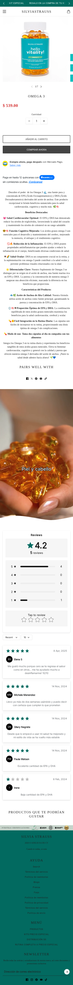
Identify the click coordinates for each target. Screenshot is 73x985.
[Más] (44, 121)
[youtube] (41, 980)
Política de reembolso (36, 877)
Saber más (15, 165)
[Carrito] (68, 11)
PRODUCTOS (36, 929)
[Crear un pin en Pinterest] (36, 379)
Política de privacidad (36, 903)
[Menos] (29, 121)
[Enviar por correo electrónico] (41, 379)
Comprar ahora (37, 149)
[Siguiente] (69, 3)
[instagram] (32, 980)
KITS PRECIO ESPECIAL (36, 934)
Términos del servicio (36, 872)
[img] (17, 651)
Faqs (36, 892)
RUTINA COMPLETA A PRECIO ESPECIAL (36, 944)
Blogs (37, 882)
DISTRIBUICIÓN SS (36, 939)
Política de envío (36, 913)
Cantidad (36, 114)
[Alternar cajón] (4, 11)
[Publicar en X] (31, 378)
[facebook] (27, 980)
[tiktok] (46, 980)
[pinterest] (36, 980)
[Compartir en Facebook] (27, 379)
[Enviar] (67, 972)
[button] (46, 379)
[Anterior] (3, 3)
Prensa (36, 887)
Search (36, 867)
